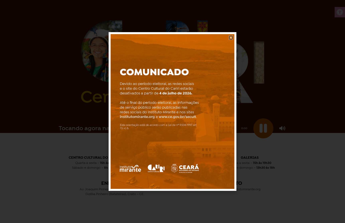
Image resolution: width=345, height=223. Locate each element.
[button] (230, 37)
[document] (172, 111)
